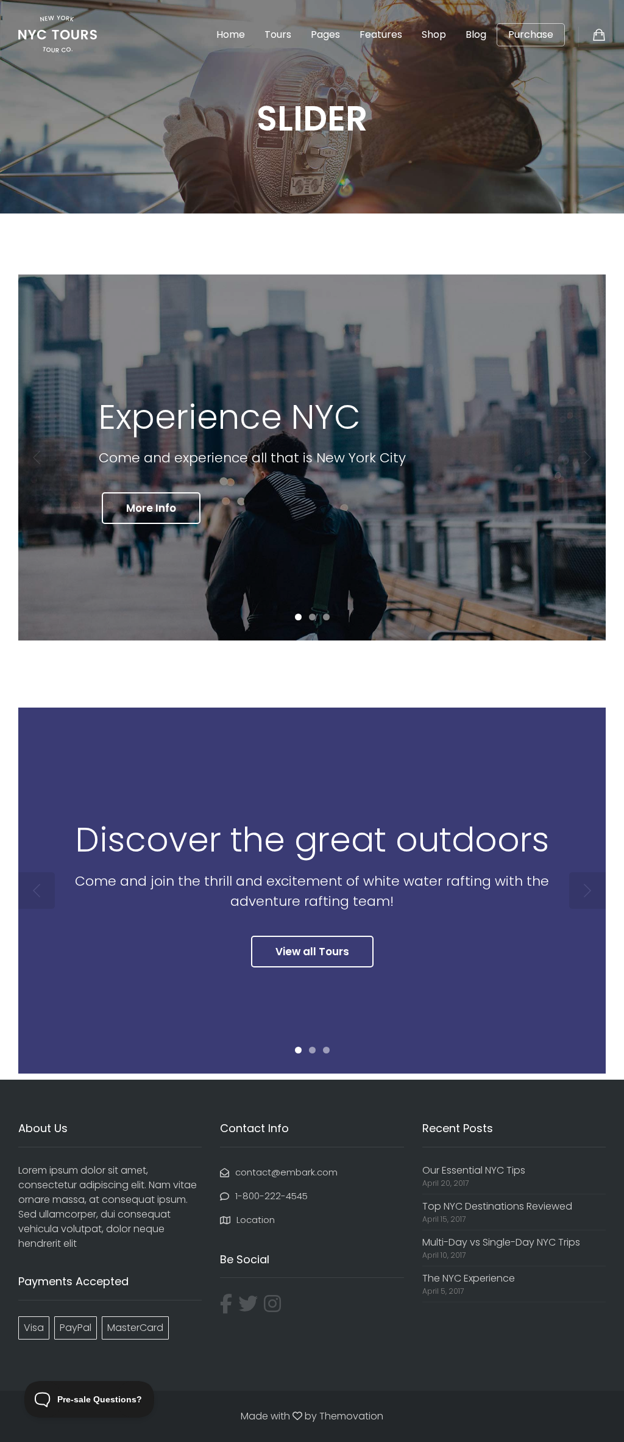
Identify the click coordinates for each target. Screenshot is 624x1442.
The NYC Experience (468, 1278)
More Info (151, 508)
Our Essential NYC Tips (473, 1170)
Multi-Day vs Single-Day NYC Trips (501, 1242)
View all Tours (312, 951)
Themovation (351, 1416)
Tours (277, 34)
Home (230, 34)
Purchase (530, 35)
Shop (434, 34)
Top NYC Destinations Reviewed (497, 1206)
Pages (325, 34)
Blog (476, 34)
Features (381, 34)
